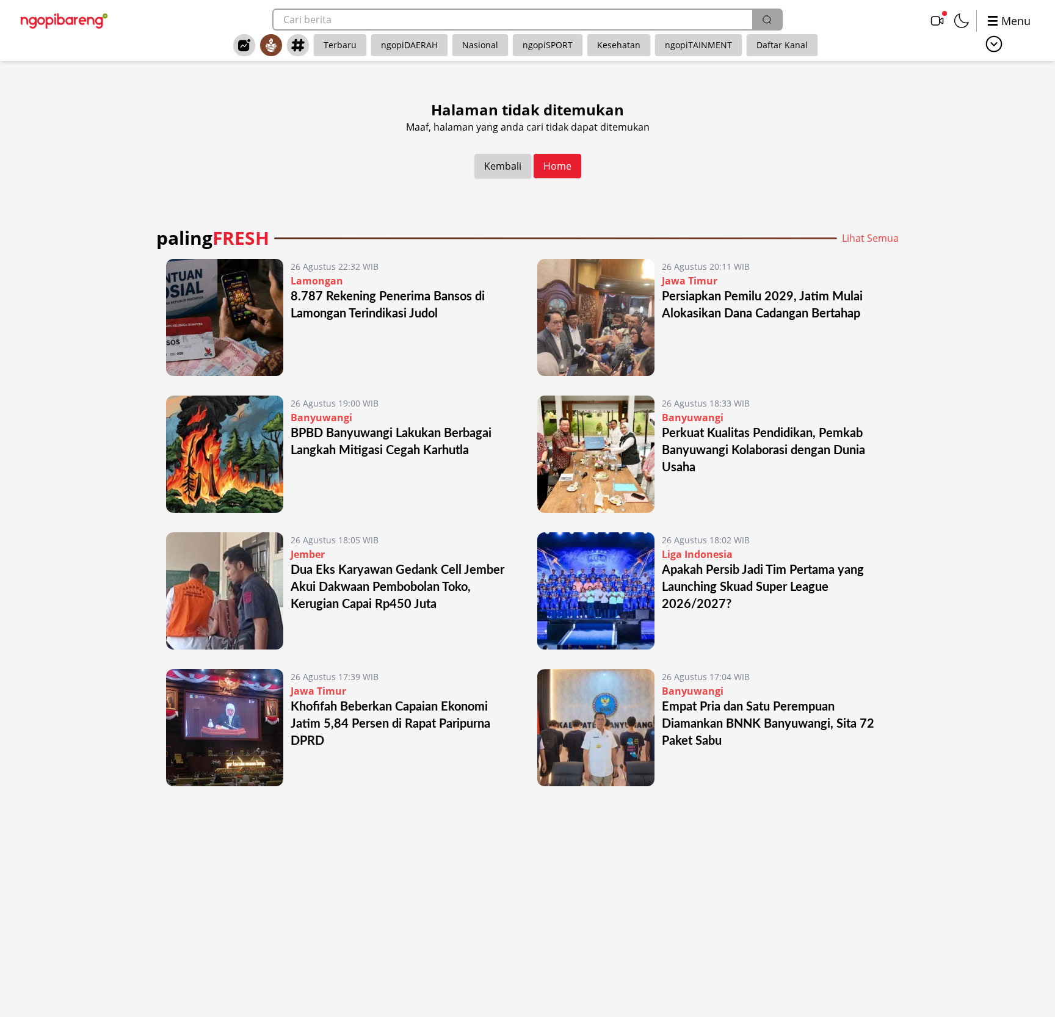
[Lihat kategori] (994, 44)
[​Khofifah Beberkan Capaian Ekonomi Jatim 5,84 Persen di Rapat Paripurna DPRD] (224, 727)
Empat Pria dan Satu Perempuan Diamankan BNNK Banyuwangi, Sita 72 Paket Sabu (768, 724)
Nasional (480, 45)
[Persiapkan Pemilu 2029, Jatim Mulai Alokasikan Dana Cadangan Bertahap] (595, 317)
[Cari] (766, 19)
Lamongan (317, 281)
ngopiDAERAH (409, 45)
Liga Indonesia (697, 554)
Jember (308, 554)
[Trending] (244, 45)
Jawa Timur (689, 281)
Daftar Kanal (782, 45)
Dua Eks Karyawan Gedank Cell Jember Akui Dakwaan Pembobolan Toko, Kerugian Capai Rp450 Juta (397, 587)
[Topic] (298, 45)
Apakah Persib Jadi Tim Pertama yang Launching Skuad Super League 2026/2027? (763, 587)
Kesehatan (618, 45)
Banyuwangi (321, 417)
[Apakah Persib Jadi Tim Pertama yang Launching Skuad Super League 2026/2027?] (595, 591)
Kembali (502, 166)
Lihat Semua (870, 238)
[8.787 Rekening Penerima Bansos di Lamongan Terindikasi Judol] (224, 317)
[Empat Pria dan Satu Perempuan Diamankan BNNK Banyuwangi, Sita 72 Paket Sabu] (595, 727)
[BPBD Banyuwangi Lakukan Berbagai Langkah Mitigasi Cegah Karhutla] (224, 454)
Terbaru (340, 45)
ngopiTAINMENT (698, 45)
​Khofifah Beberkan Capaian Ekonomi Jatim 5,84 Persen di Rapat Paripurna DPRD (390, 724)
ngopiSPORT (548, 45)
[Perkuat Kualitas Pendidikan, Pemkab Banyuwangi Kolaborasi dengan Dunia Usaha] (595, 454)
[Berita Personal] (271, 45)
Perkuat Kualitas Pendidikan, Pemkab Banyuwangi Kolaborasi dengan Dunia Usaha (763, 450)
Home (557, 166)
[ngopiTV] (937, 21)
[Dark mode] (961, 21)
